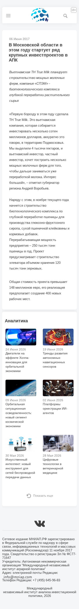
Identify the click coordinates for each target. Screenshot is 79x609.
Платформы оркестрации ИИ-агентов (55, 408)
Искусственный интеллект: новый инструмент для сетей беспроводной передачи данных (20, 468)
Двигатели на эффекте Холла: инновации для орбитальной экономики (17, 362)
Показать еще (43, 495)
